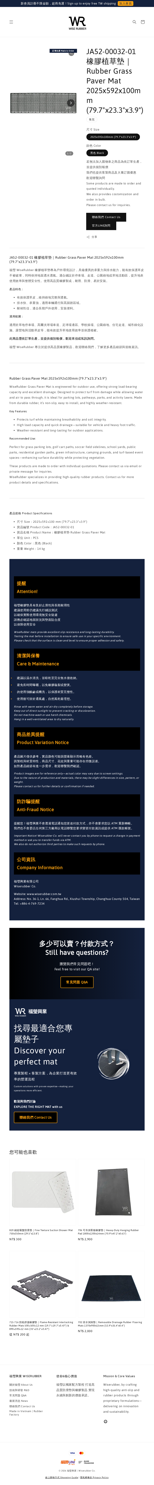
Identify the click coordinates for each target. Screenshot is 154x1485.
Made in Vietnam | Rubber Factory (26, 1413)
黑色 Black (97, 152)
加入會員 (125, 3)
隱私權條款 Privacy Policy (94, 1477)
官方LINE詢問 (101, 225)
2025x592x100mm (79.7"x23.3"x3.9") (113, 136)
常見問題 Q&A (77, 982)
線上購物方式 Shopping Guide (61, 1477)
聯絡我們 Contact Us (106, 217)
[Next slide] (71, 103)
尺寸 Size (92, 129)
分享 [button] (94, 236)
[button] (11, 22)
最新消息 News (18, 1400)
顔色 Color (93, 145)
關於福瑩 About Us (21, 1384)
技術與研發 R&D (19, 1390)
